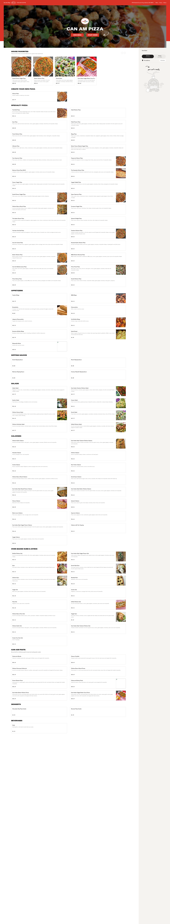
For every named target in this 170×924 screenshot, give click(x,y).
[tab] (148, 56)
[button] (39, 97)
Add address (162, 60)
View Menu (77, 35)
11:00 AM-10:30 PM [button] (21, 2)
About (164, 2)
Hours (160, 2)
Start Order (92, 35)
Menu (157, 2)
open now (13, 2)
